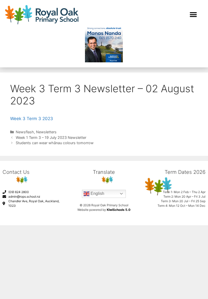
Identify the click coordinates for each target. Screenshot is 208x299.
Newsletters (46, 132)
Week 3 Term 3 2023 (31, 118)
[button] (193, 14)
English (97, 193)
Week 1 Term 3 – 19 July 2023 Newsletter (51, 137)
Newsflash (25, 132)
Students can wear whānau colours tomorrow (55, 143)
